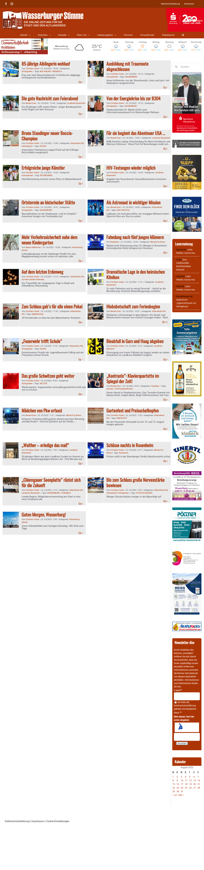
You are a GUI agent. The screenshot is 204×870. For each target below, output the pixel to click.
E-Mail (178, 690)
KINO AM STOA (123, 210)
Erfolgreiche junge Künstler (43, 167)
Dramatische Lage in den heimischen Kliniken (135, 274)
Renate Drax (31, 103)
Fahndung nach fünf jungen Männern (135, 237)
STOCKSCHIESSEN (144, 493)
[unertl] (186, 447)
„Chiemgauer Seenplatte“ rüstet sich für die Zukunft (51, 482)
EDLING (43, 146)
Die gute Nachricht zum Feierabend (50, 98)
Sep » (181, 795)
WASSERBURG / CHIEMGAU (59, 493)
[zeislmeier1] (186, 623)
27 (194, 787)
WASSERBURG (131, 77)
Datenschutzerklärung (185, 705)
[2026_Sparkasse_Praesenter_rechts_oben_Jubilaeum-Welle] (185, 9)
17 (182, 784)
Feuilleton (155, 386)
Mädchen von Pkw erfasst (42, 410)
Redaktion (114, 242)
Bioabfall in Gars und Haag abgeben (135, 341)
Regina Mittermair (33, 247)
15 (173, 784)
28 (198, 787)
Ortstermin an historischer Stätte (48, 202)
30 (178, 791)
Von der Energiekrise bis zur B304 (133, 98)
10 (166, 322)
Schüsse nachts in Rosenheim (129, 445)
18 (186, 784)
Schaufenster (112, 77)
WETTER (43, 383)
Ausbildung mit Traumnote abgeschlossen (127, 66)
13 (194, 780)
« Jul (174, 795)
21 (198, 784)
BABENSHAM (37, 314)
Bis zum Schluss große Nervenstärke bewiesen (135, 482)
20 (194, 784)
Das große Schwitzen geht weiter (48, 375)
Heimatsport (27, 146)
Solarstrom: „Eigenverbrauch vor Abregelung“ (186, 303)
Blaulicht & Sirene (157, 242)
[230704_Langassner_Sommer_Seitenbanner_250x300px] (186, 321)
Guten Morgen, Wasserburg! (44, 514)
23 (178, 787)
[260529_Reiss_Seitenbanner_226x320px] (186, 575)
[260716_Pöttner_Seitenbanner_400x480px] (186, 509)
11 (186, 780)
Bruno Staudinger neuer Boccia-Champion (47, 136)
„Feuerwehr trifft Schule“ (42, 341)
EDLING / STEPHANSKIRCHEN (119, 389)
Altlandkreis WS (77, 143)
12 (190, 780)
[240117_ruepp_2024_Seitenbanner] (186, 156)
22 (173, 787)
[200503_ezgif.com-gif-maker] (186, 405)
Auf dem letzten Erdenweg (42, 271)
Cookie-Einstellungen (57, 821)
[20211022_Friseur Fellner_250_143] (186, 551)
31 (182, 791)
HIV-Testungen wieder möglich (130, 167)
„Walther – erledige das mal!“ (45, 445)
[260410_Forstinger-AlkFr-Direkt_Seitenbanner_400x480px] (186, 363)
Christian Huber (32, 68)
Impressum (37, 821)
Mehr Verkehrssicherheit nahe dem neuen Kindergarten (49, 240)
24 (182, 787)
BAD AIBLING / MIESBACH (51, 71)
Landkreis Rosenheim (76, 103)
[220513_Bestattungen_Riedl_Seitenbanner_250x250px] (186, 473)
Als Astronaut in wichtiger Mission (133, 202)
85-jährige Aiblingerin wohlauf (46, 63)
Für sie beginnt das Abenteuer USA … (135, 133)
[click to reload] (187, 727)
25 (186, 787)
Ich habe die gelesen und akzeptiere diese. (185, 707)
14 (198, 780)
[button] (183, 35)
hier (179, 686)
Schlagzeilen (27, 71)
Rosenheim (123, 453)
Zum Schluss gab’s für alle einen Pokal (52, 306)
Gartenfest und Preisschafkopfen (132, 410)
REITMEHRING (46, 175)
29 (173, 791)
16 (178, 784)
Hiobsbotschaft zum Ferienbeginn (133, 306)
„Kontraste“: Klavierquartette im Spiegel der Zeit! (132, 378)
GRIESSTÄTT (122, 418)
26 (190, 787)
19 (190, 784)
